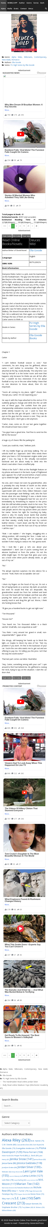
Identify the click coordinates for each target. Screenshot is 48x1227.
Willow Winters (9, 1210)
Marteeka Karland (9, 1188)
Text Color (7, 236)
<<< (4, 226)
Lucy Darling (20, 1180)
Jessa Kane (9, 1163)
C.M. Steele (9, 1144)
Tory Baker (27, 1207)
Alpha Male (17, 57)
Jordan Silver (29, 1167)
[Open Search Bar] (46, 8)
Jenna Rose (40, 1159)
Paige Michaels (35, 1191)
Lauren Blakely (15, 1176)
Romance (15, 59)
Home (3, 3)
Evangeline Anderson (27, 1148)
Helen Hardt (8, 1156)
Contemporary (40, 57)
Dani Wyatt (38, 1145)
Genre (29, 3)
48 (36, 226)
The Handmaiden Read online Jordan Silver (20, 1081)
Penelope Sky (9, 1194)
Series (36, 3)
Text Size (26, 236)
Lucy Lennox (32, 1180)
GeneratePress (37, 1223)
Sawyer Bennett (33, 1203)
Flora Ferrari (33, 1152)
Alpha (3, 8)
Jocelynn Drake (9, 1167)
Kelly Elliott (17, 1172)
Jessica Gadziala (29, 1163)
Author (22, 3)
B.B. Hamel (37, 1141)
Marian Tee (28, 1184)
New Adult (6, 59)
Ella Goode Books (35, 336)
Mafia (9, 8)
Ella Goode (16, 62)
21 (28, 226)
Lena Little (32, 1175)
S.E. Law (24, 1198)
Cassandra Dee (25, 1145)
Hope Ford (21, 1155)
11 (24, 226)
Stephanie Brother (12, 1207)
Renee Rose (37, 1194)
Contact (23, 8)
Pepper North (23, 1194)
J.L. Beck (34, 1155)
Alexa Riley (16, 1140)
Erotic (16, 8)
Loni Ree (8, 1180)
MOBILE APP (12, 3)
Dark (42, 3)
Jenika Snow (21, 1159)
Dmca (30, 8)
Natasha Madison (25, 1188)
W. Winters (39, 1207)
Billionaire (28, 57)
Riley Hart (8, 1198)
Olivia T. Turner (20, 1191)
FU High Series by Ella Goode (22, 65)
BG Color (17, 236)
